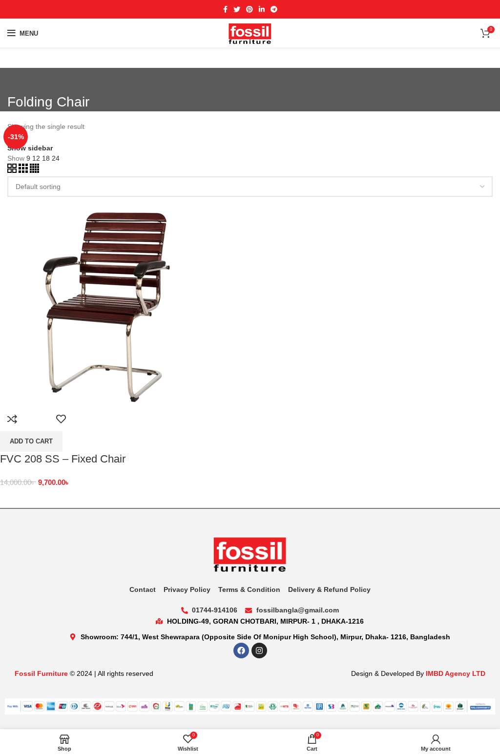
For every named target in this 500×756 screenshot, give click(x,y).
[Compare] (12, 419)
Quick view (36, 419)
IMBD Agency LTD (455, 673)
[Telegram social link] (274, 9)
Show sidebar (30, 148)
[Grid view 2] (13, 170)
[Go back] (19, 80)
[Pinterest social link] (249, 9)
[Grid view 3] (24, 170)
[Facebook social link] (225, 9)
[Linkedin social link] (262, 9)
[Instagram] (259, 650)
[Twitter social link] (236, 9)
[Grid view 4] (34, 170)
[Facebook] (241, 650)
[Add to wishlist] (61, 419)
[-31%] (105, 301)
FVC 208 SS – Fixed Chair (62, 459)
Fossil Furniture (41, 673)
